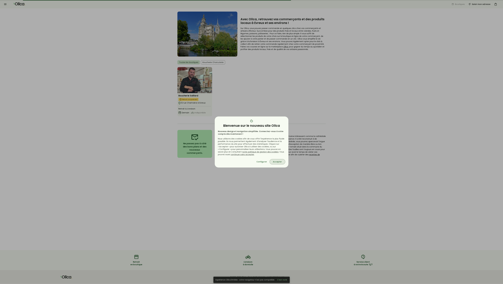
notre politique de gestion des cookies (260, 152)
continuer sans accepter (242, 154)
